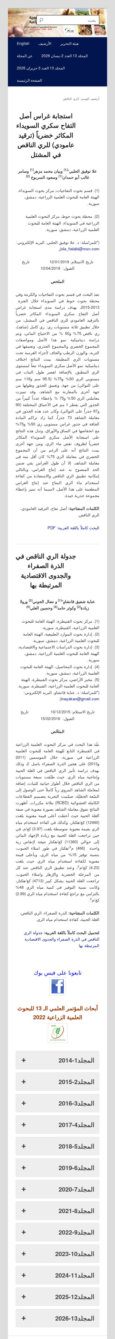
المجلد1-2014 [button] (76, 1059)
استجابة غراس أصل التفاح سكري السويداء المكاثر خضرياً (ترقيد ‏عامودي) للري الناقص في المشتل (46, 135)
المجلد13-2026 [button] (74, 1318)
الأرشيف (44, 43)
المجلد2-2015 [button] (76, 1081)
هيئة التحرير (69, 43)
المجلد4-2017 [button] (76, 1124)
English (23, 43)
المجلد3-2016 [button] (76, 1102)
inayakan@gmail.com (80, 699)
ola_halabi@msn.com (80, 249)
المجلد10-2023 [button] (74, 1253)
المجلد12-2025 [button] (74, 1296)
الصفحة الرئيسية (29, 80)
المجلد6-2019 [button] (76, 1167)
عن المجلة (25, 55)
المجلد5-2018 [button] (76, 1145)
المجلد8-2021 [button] (76, 1210)
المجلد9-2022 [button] (76, 1231)
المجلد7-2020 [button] (76, 1188)
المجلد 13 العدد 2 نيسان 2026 (64, 55)
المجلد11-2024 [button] (74, 1274)
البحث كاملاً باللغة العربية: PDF (73, 528)
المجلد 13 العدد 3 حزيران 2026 (41, 67)
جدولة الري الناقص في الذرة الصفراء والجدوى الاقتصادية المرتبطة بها (46, 570)
